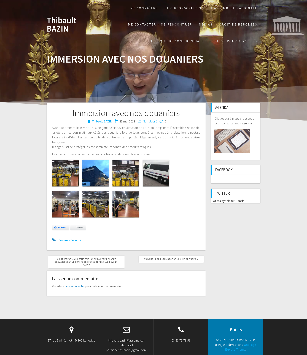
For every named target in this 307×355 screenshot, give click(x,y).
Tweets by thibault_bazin (227, 201)
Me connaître (144, 8)
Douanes (64, 240)
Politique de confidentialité (177, 41)
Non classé (150, 121)
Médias (205, 24)
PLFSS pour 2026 (231, 41)
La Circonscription (184, 8)
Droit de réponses (238, 24)
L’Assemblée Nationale (234, 8)
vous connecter (75, 286)
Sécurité (76, 240)
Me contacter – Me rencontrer (160, 24)
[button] (255, 40)
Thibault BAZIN (61, 24)
